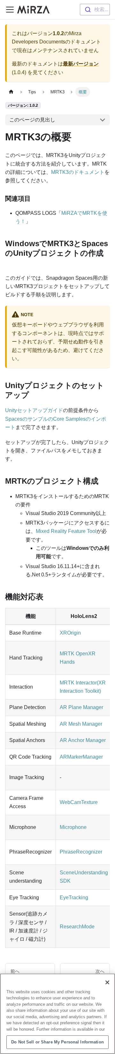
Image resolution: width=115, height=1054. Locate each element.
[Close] (107, 982)
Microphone (73, 827)
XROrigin (70, 633)
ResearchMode (77, 926)
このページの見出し (32, 119)
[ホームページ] (11, 92)
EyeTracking (74, 897)
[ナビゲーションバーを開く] (10, 9)
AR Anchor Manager (83, 740)
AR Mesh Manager (81, 724)
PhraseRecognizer (81, 852)
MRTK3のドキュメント (77, 172)
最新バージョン (81, 63)
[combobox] (95, 9)
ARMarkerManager (81, 757)
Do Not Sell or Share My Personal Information (57, 1042)
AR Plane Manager (81, 707)
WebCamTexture (79, 802)
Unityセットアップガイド (34, 410)
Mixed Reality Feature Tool (66, 531)
